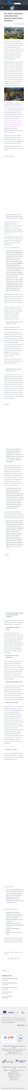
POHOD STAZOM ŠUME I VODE (9, 978)
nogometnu (17, 912)
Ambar (13, 270)
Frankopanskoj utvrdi (18, 252)
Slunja (13, 102)
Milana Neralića (15, 222)
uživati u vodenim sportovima (11, 122)
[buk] (14, 205)
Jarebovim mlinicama (17, 374)
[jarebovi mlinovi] (14, 603)
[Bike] (14, 777)
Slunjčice (9, 233)
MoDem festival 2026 (7, 996)
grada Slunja (20, 925)
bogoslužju (14, 919)
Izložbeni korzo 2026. (7, 992)
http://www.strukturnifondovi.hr (8, 1022)
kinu (16, 708)
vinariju (8, 930)
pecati (13, 120)
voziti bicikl (18, 120)
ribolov (16, 759)
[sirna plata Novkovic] (14, 854)
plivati (10, 120)
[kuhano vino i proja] (14, 828)
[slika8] (14, 796)
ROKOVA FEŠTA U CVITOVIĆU (9, 983)
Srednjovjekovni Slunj (9, 746)
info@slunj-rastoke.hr (14, 1052)
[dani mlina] (14, 874)
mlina (12, 677)
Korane (8, 67)
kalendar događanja (14, 706)
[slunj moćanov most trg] (14, 576)
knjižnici (14, 737)
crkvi (12, 227)
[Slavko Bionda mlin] (14, 808)
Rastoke (19, 85)
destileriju (16, 928)
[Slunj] (14, 164)
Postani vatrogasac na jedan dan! (10, 987)
